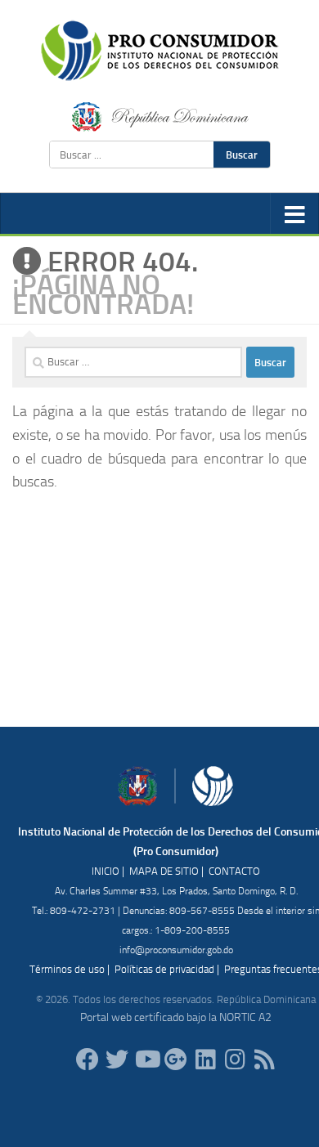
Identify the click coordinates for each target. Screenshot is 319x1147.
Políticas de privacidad (164, 969)
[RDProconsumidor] (146, 1059)
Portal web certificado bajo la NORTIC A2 (176, 1017)
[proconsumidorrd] (117, 1059)
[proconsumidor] (205, 1059)
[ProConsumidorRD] (87, 1059)
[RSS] (264, 1059)
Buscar (242, 154)
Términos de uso (67, 969)
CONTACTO (234, 871)
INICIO (105, 871)
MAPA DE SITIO (164, 871)
